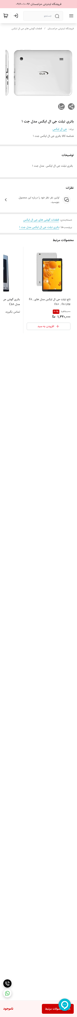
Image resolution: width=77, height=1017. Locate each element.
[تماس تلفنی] (7, 983)
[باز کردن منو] (70, 15)
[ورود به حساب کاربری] (16, 15)
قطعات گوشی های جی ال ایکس (26, 28)
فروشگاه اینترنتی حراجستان (61, 28)
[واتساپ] (7, 993)
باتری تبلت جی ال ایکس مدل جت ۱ (39, 227)
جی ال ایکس (60, 129)
